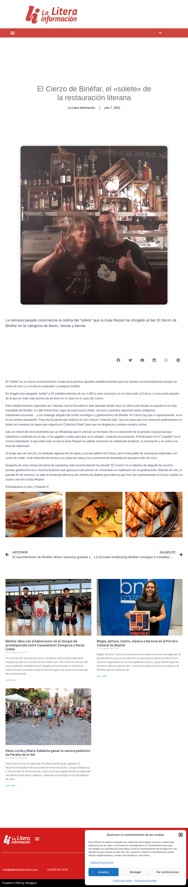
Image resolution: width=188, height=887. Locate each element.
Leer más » (11, 680)
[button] (180, 835)
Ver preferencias (167, 872)
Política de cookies (122, 880)
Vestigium (31, 882)
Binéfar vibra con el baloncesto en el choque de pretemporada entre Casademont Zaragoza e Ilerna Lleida (45, 645)
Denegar (135, 872)
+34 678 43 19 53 (57, 869)
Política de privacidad (145, 880)
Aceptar (103, 872)
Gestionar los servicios (101, 862)
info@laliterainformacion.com (20, 869)
